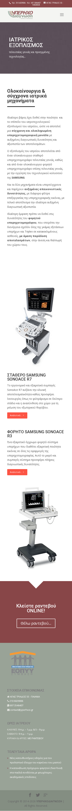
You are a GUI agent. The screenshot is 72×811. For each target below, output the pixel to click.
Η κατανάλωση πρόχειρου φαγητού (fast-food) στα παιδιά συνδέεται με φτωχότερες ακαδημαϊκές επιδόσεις (36, 772)
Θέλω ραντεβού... (36, 623)
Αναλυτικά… (16, 415)
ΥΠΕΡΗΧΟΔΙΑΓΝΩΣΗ (49, 801)
